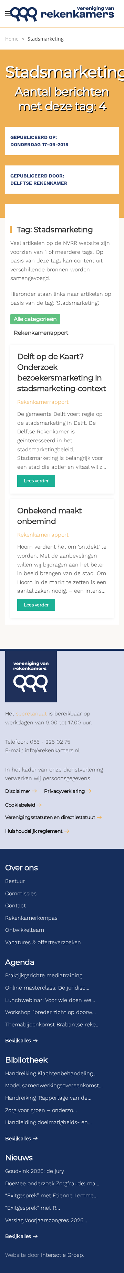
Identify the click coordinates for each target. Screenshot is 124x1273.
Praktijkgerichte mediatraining (43, 975)
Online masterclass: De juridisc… (47, 987)
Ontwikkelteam (24, 930)
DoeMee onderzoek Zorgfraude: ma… (52, 1183)
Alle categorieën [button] (35, 319)
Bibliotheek (26, 1060)
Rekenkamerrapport (43, 402)
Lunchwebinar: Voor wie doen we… (50, 1000)
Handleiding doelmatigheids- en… (48, 1122)
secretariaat (31, 713)
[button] (8, 14)
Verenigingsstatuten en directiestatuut (50, 817)
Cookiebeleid (20, 805)
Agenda (19, 962)
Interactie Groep (62, 1255)
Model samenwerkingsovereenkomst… (54, 1085)
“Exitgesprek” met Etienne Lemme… (51, 1195)
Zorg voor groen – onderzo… (41, 1110)
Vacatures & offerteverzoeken (43, 942)
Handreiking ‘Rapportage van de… (48, 1097)
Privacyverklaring (64, 791)
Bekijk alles (18, 1040)
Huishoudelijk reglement (34, 831)
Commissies (21, 893)
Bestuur (15, 881)
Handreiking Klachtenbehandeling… (50, 1073)
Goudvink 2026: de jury (34, 1171)
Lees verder (36, 480)
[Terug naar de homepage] (62, 14)
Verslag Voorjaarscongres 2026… (46, 1220)
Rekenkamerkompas (31, 918)
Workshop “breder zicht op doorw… (50, 1012)
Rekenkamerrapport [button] (41, 333)
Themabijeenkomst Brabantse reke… (52, 1024)
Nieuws (18, 1157)
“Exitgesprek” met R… (32, 1208)
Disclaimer (17, 791)
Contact (15, 905)
